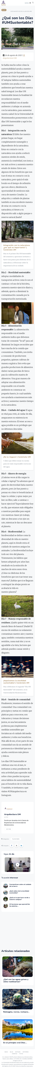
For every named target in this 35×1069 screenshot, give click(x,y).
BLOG (11, 1052)
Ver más (8, 829)
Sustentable (15, 839)
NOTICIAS (17, 1052)
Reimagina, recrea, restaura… (16, 1012)
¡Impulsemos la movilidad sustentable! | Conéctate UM (16, 681)
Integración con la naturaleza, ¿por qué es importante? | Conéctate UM (16, 247)
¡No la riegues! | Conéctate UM (17, 457)
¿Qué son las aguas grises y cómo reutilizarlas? (15, 980)
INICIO (6, 1052)
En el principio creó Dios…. (15, 1042)
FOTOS (21, 1053)
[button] (27, 3)
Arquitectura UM (12, 814)
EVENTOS (14, 1053)
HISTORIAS (26, 1052)
